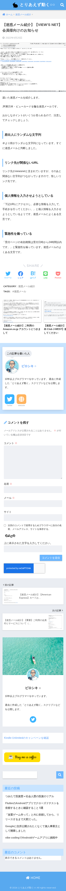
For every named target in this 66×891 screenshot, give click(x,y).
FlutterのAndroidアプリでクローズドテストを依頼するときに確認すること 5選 (32, 805)
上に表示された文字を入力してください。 (28, 543)
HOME (35, 878)
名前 (8, 484)
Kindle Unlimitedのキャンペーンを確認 (26, 737)
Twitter (9, 405)
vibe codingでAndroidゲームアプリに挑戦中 (31, 837)
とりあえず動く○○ (37, 4)
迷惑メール (20, 291)
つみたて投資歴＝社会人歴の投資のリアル (29, 796)
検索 (59, 774)
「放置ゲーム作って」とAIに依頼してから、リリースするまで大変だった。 (32, 817)
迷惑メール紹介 (26, 286)
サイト (8, 512)
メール (9, 498)
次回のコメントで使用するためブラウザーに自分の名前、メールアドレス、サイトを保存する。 (35, 527)
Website (21, 405)
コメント (10, 443)
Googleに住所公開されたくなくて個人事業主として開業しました (32, 828)
